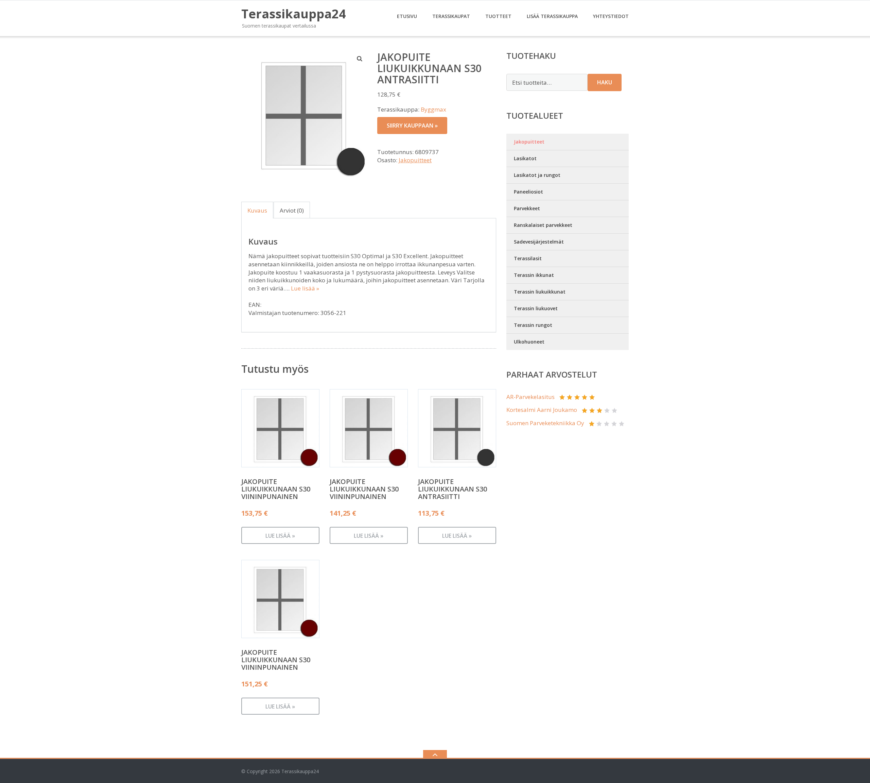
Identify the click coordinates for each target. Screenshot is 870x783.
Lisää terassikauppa (552, 16)
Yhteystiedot (611, 16)
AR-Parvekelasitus (530, 397)
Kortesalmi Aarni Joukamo (541, 410)
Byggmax (433, 109)
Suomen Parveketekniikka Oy (545, 423)
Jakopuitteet (415, 160)
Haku (604, 82)
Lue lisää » (305, 288)
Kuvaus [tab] (257, 210)
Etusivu (407, 16)
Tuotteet (498, 16)
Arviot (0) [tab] (292, 210)
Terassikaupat (451, 16)
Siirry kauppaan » (412, 125)
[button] (360, 58)
